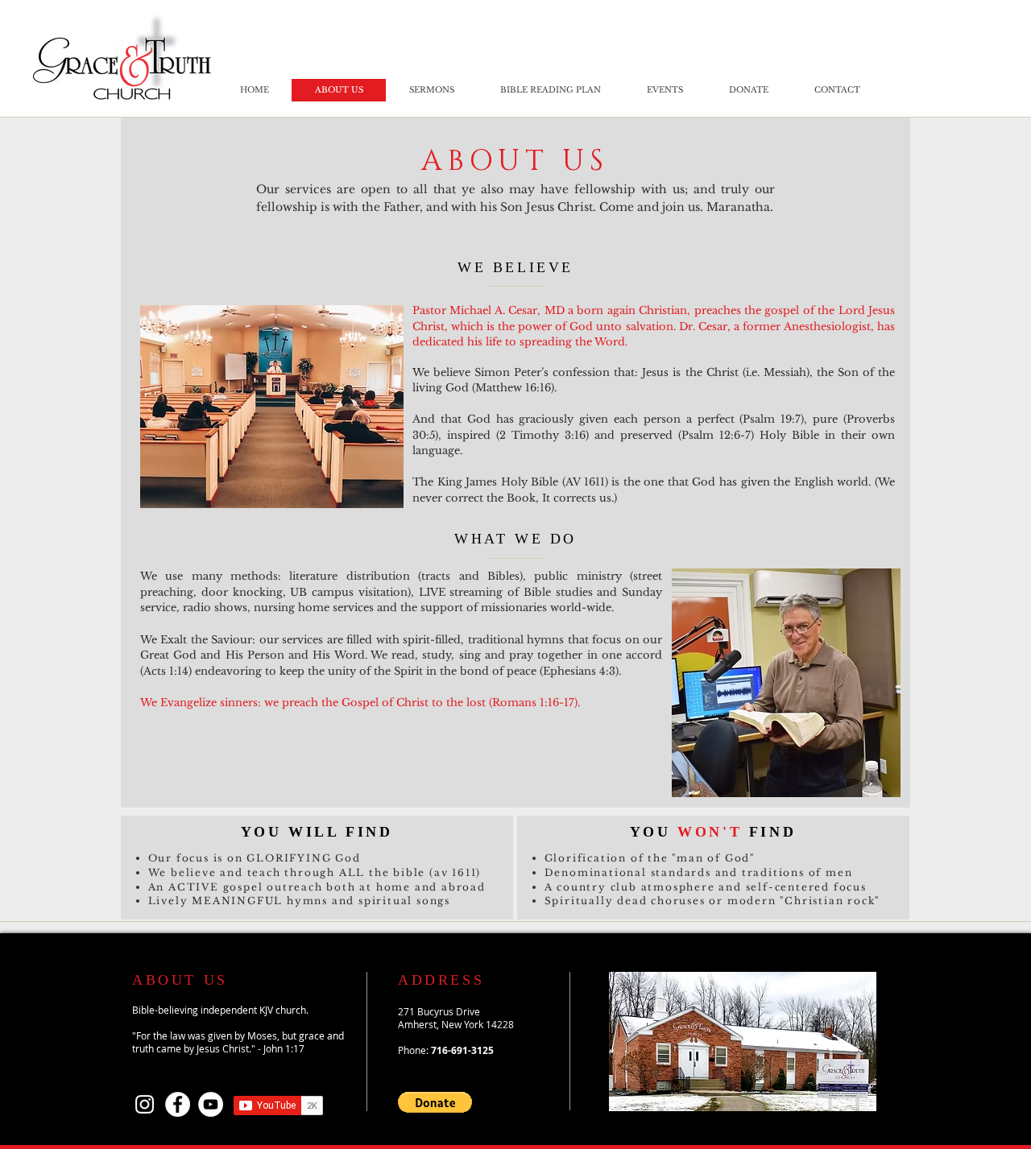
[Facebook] (177, 1104)
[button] (435, 1102)
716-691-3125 (462, 1050)
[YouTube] (210, 1104)
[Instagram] (144, 1104)
